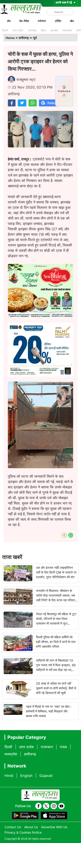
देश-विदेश (24, 21)
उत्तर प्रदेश (17, 30)
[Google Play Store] (25, 815)
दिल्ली (5, 30)
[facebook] (38, 806)
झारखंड (54, 30)
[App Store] (54, 815)
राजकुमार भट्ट (26, 79)
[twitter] (46, 806)
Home (10, 38)
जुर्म (35, 38)
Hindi (8, 775)
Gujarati (46, 775)
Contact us (12, 827)
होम (9, 21)
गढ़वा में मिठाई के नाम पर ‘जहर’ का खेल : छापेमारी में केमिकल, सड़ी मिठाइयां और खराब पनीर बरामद (48, 711)
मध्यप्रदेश (67, 30)
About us (31, 827)
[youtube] (61, 806)
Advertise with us (54, 827)
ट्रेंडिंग (58, 21)
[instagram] (54, 806)
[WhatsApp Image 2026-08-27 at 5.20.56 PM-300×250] (40, 375)
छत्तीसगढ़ (24, 38)
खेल (72, 21)
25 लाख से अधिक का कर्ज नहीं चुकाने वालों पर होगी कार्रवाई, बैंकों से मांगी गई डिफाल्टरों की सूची (56, 688)
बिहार (43, 30)
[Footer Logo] (40, 795)
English (26, 775)
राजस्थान (47, 747)
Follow (52, 103)
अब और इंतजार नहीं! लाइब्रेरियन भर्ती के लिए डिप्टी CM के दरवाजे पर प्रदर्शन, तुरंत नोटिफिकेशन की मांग (56, 572)
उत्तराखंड (32, 30)
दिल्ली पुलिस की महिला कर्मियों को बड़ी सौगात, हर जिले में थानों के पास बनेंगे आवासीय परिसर (55, 641)
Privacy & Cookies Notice (23, 832)
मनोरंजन (42, 21)
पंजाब (63, 747)
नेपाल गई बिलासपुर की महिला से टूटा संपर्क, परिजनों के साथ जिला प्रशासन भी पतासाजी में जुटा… (56, 618)
